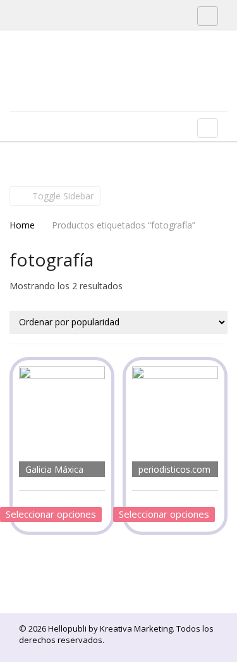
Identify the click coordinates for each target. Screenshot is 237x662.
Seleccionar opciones (51, 514)
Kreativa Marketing (136, 628)
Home (22, 225)
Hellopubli (104, 87)
